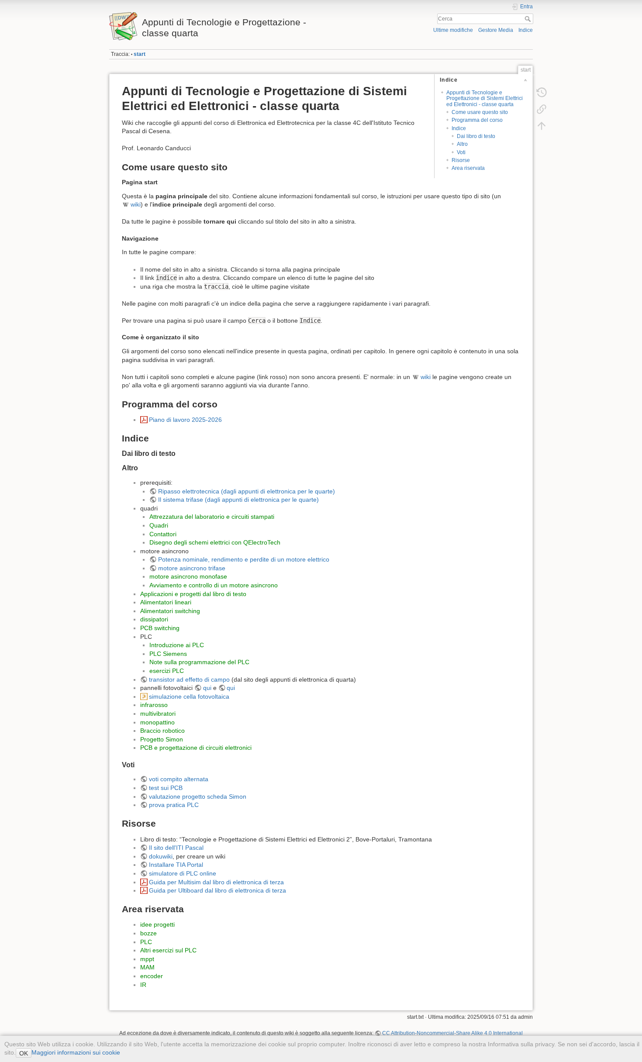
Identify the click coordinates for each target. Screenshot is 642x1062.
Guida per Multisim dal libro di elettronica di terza (216, 882)
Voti (461, 152)
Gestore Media (495, 30)
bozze (148, 933)
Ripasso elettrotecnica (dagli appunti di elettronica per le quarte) (246, 491)
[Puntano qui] (542, 109)
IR (143, 984)
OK (23, 1053)
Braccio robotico (162, 730)
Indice (525, 30)
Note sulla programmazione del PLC (199, 662)
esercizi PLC (166, 670)
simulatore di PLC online (182, 873)
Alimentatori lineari (165, 602)
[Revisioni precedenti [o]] (542, 92)
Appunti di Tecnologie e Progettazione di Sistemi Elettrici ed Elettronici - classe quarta (484, 98)
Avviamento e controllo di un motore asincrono (213, 585)
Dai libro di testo (476, 136)
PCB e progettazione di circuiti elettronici (196, 747)
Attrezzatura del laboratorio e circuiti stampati (211, 516)
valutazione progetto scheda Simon (197, 796)
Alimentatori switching (170, 610)
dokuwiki (161, 856)
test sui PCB (166, 787)
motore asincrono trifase (191, 568)
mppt (147, 958)
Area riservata (468, 168)
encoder (151, 975)
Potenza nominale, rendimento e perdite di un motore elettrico (243, 559)
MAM (147, 967)
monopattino (157, 722)
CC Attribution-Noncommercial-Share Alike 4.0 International (452, 1033)
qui (207, 687)
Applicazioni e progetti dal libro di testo (193, 593)
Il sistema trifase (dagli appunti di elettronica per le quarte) (238, 499)
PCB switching (159, 627)
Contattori (162, 534)
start (139, 54)
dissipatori (154, 619)
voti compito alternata (178, 779)
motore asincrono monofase (188, 576)
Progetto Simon (161, 739)
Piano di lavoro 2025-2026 (185, 419)
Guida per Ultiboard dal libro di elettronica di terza (217, 890)
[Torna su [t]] (542, 125)
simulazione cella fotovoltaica (189, 696)
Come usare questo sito (480, 112)
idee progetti (157, 924)
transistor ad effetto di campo (189, 679)
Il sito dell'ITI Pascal (176, 847)
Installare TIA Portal (176, 864)
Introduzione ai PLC (176, 644)
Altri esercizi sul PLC (168, 950)
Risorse (461, 160)
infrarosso (154, 704)
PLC (146, 941)
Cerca (529, 19)
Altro (462, 144)
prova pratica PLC (174, 804)
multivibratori (158, 713)
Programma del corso (477, 120)
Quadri (158, 525)
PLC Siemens (168, 653)
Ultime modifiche (453, 30)
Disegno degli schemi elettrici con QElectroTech (214, 542)
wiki (136, 204)
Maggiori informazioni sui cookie (75, 1052)
